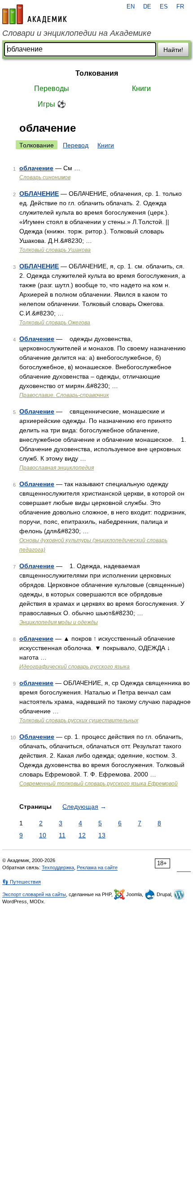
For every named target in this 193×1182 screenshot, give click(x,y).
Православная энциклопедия (56, 468)
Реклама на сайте (97, 867)
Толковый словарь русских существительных (78, 720)
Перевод (75, 145)
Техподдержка (58, 867)
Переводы (51, 88)
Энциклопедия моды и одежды (58, 622)
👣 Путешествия (21, 881)
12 (82, 835)
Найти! (173, 49)
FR (180, 7)
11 (62, 835)
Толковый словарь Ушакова (55, 250)
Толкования (96, 73)
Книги (141, 88)
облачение (36, 168)
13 (101, 835)
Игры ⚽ (52, 104)
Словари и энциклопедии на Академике (76, 33)
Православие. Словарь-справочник (64, 395)
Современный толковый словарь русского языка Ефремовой (98, 784)
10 (42, 835)
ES (164, 7)
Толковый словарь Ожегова (54, 322)
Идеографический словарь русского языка (74, 667)
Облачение (36, 338)
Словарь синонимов (44, 177)
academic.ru (34, 14)
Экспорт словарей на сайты (34, 894)
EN (131, 7)
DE (147, 7)
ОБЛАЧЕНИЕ (39, 193)
